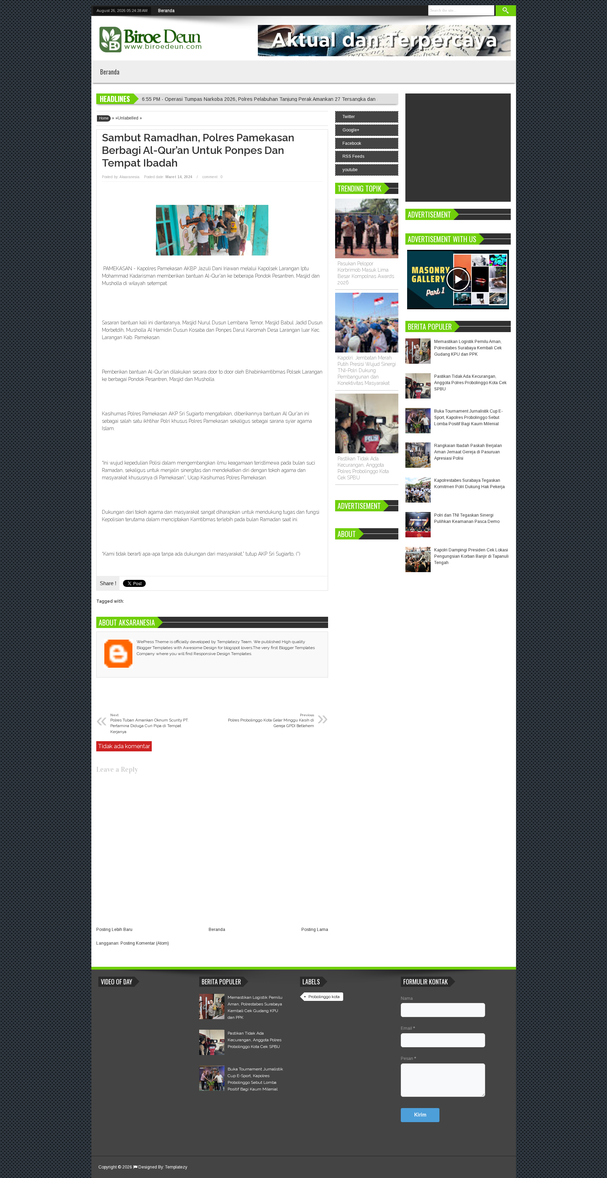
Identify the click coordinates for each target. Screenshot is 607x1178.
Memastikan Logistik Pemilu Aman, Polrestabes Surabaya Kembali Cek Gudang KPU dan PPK (468, 348)
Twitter (348, 116)
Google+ (350, 130)
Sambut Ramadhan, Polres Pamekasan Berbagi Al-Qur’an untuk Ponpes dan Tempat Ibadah (198, 150)
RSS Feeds (353, 156)
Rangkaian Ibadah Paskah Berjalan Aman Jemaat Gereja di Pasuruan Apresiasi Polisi (468, 452)
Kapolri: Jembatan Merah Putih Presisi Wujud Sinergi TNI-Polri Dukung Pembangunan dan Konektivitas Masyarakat (367, 370)
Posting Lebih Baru (114, 929)
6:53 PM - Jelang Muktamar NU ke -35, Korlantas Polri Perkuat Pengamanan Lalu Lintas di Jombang (253, 99)
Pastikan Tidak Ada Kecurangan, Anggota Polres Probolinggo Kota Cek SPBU (470, 382)
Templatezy (176, 1167)
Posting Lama (314, 929)
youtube (350, 169)
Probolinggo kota (324, 996)
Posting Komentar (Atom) (144, 943)
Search (506, 10)
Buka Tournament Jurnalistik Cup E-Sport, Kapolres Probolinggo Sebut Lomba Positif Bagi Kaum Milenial (468, 417)
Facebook (351, 143)
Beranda (166, 10)
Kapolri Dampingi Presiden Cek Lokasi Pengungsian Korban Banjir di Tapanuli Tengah (471, 556)
